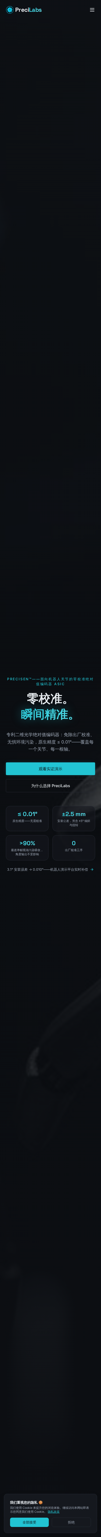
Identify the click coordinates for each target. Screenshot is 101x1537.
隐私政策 (54, 1511)
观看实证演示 (50, 768)
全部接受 (29, 1522)
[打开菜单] (92, 10)
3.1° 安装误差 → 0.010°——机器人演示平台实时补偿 (47, 869)
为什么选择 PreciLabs (50, 785)
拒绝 (71, 1522)
